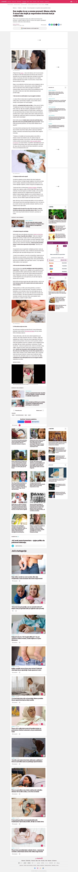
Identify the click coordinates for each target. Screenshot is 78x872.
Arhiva (57, 865)
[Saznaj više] (65, 207)
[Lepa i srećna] (38, 863)
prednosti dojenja (32, 187)
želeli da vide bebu (38, 234)
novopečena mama (19, 415)
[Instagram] (37, 868)
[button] (44, 25)
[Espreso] (29, 863)
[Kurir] (25, 863)
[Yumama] (4, 1)
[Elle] (46, 863)
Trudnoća (19, 7)
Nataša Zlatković (16, 24)
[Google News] (43, 868)
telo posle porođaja (29, 331)
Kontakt (34, 865)
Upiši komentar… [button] (18, 545)
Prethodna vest (18, 410)
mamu (21, 73)
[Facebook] (35, 868)
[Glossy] (58, 863)
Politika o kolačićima (40, 865)
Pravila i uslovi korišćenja (28, 865)
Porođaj (24, 7)
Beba (26, 415)
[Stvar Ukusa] (34, 863)
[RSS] (40, 868)
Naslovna (14, 7)
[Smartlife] (51, 863)
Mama (13, 415)
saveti (29, 415)
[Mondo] (20, 863)
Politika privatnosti (48, 865)
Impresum (21, 865)
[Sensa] (42, 863)
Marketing (54, 865)
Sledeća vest (39, 410)
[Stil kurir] (54, 863)
